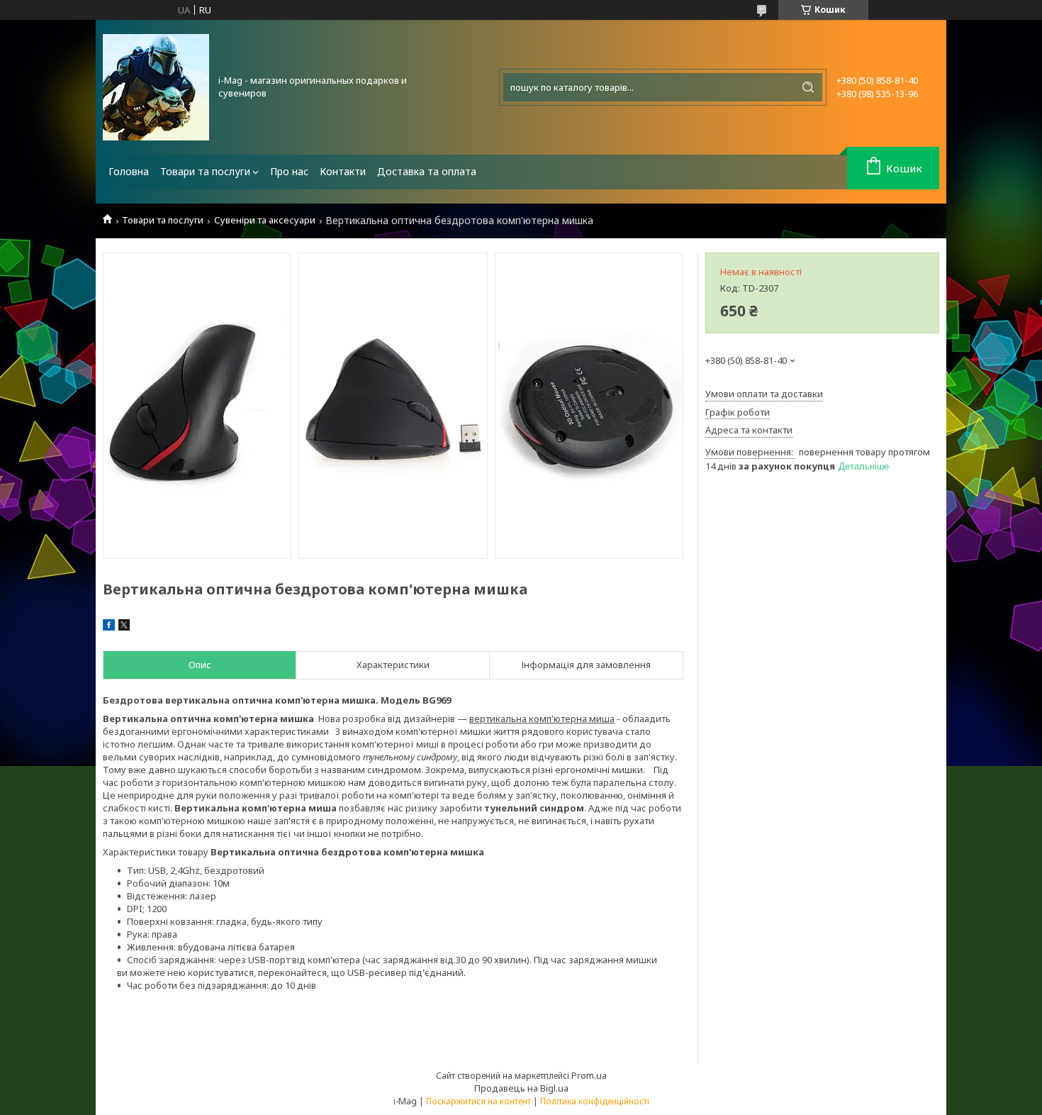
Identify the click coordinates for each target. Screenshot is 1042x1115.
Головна (128, 171)
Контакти (343, 171)
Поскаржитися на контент (478, 1101)
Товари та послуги (205, 171)
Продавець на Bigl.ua (521, 1088)
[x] (124, 627)
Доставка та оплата (426, 171)
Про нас (289, 171)
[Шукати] (808, 87)
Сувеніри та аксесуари (264, 220)
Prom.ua (589, 1075)
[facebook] (109, 627)
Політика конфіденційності (594, 1101)
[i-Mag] (156, 87)
